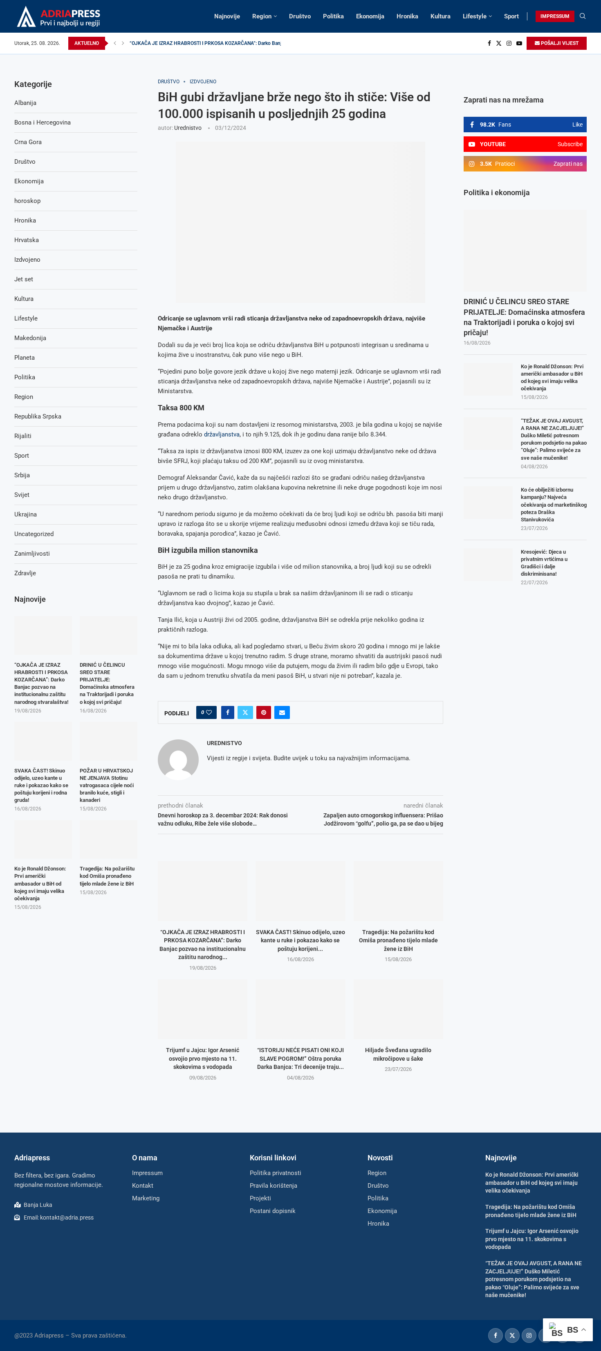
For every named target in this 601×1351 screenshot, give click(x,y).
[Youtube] (519, 43)
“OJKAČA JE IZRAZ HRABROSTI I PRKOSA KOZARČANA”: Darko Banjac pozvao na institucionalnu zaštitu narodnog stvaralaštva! (41, 683)
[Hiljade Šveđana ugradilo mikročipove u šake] (398, 1009)
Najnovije (227, 16)
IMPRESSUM (555, 16)
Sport (511, 16)
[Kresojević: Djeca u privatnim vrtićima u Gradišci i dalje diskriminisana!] (488, 564)
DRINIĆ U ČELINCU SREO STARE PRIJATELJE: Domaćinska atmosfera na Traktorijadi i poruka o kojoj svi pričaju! (524, 317)
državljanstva (222, 434)
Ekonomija (370, 16)
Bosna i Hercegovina (42, 122)
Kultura (441, 16)
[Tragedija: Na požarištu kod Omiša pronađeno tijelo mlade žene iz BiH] (398, 891)
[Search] (583, 16)
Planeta (24, 357)
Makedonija (30, 338)
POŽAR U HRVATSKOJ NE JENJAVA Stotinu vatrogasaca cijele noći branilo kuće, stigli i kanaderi (107, 785)
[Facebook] (489, 43)
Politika (333, 16)
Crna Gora (28, 142)
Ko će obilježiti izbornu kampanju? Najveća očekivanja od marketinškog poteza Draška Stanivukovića (554, 505)
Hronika (407, 16)
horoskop (27, 201)
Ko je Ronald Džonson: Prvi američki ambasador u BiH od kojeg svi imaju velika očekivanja (552, 377)
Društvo (300, 16)
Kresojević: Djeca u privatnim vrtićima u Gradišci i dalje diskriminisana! (544, 563)
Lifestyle (475, 16)
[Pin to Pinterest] (263, 712)
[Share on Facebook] (227, 712)
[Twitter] (499, 43)
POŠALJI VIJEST (559, 43)
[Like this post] (209, 712)
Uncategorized (34, 534)
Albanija (25, 103)
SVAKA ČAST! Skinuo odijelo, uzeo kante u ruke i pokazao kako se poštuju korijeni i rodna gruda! (41, 785)
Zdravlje (25, 573)
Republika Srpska (37, 416)
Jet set (23, 279)
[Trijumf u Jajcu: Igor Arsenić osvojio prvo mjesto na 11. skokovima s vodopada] (202, 1009)
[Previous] (115, 43)
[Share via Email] (282, 712)
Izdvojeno (27, 259)
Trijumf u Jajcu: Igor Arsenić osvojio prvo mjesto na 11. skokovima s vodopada (202, 1058)
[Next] (123, 43)
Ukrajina (25, 514)
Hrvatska (26, 240)
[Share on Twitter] (245, 712)
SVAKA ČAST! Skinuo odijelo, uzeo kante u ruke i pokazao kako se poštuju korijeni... (300, 940)
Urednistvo (188, 128)
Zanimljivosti (32, 553)
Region (261, 16)
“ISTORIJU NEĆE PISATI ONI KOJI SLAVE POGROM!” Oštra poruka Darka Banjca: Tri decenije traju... (300, 1058)
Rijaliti (22, 436)
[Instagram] (509, 43)
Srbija (22, 475)
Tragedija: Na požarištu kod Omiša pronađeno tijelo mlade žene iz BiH (398, 940)
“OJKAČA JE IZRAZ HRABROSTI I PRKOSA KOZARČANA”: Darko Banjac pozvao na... (222, 43)
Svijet (21, 495)
